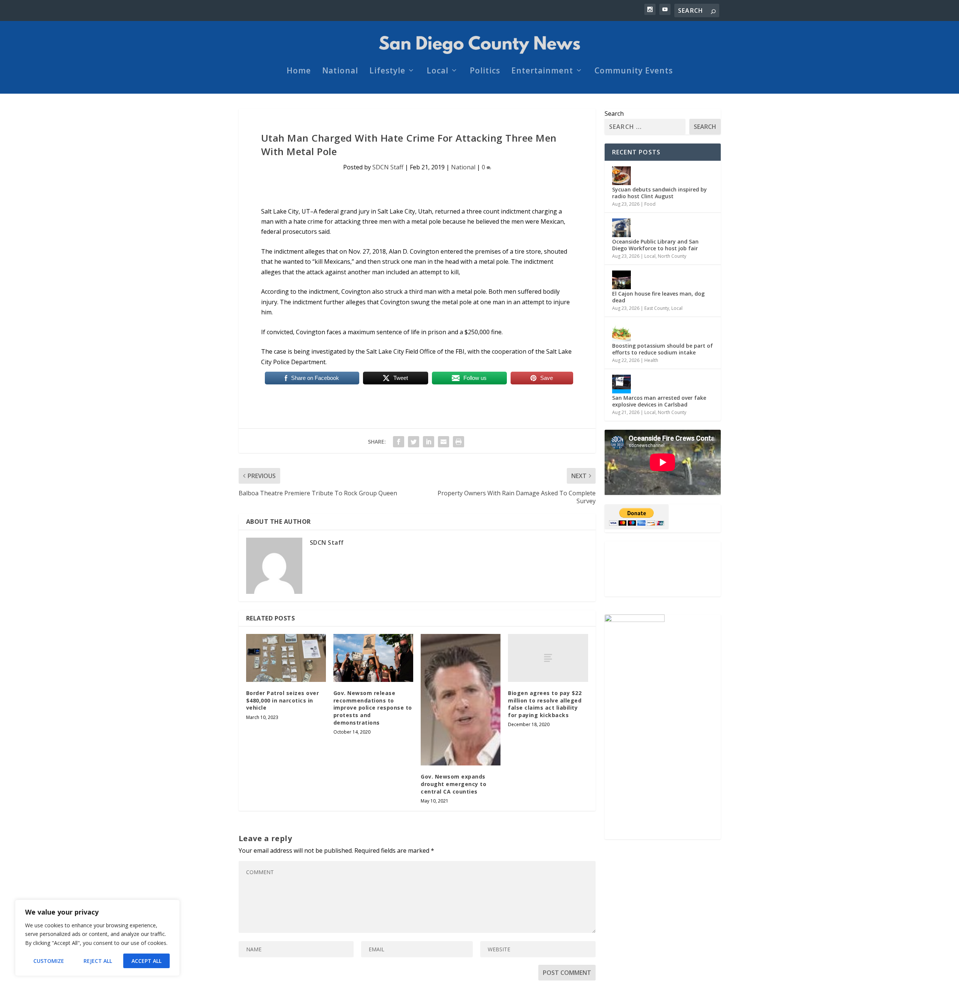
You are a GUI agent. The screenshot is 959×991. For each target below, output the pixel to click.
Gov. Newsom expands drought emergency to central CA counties (453, 784)
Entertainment (542, 71)
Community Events (634, 71)
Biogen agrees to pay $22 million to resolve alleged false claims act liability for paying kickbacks (544, 704)
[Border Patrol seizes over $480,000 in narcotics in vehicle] (286, 658)
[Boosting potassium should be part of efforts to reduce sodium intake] (621, 332)
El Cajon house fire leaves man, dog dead (658, 297)
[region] (97, 938)
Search (614, 113)
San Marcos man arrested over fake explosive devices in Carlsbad (659, 401)
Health (651, 360)
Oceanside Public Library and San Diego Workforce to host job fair (655, 245)
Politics (485, 71)
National (340, 71)
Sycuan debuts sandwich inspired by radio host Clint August (659, 193)
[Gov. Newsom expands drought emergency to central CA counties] (460, 699)
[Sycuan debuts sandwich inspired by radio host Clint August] (621, 175)
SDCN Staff (387, 167)
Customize (48, 960)
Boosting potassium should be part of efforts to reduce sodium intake (662, 349)
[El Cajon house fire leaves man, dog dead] (621, 280)
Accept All (146, 960)
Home (299, 71)
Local (437, 71)
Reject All (98, 960)
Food (650, 204)
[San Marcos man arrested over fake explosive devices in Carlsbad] (621, 384)
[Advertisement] (663, 568)
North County (672, 256)
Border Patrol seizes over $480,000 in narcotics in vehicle (282, 700)
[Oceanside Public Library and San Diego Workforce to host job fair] (621, 227)
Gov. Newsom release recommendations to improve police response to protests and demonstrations (372, 707)
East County (656, 308)
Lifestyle (387, 71)
